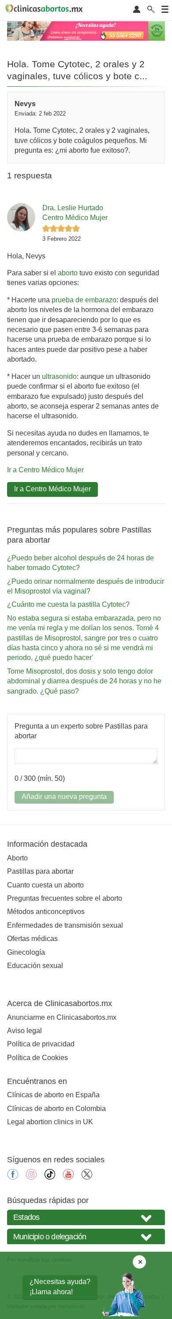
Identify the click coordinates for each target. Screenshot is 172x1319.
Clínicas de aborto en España (53, 1095)
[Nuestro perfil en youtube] (68, 1177)
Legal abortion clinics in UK (50, 1122)
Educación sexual (35, 965)
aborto (68, 273)
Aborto (17, 858)
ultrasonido (59, 376)
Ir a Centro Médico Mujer (45, 470)
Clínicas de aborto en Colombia (56, 1108)
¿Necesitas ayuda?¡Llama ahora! (60, 1286)
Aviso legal (24, 1030)
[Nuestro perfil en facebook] (13, 1177)
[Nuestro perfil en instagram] (31, 1177)
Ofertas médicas (32, 938)
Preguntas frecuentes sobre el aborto (64, 898)
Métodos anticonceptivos (46, 911)
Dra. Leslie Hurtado (72, 208)
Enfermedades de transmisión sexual (65, 925)
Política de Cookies (37, 1057)
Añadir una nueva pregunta (64, 796)
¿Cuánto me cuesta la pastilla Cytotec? (68, 604)
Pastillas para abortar (40, 871)
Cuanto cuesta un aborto (45, 885)
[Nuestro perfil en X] (87, 1177)
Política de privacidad (41, 1044)
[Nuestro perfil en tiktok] (50, 1177)
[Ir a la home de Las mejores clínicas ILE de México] (45, 10)
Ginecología (26, 952)
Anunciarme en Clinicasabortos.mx (61, 1017)
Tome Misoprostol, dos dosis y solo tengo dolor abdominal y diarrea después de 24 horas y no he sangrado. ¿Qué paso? (84, 681)
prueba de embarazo (84, 300)
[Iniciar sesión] (136, 10)
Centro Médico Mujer (75, 217)
